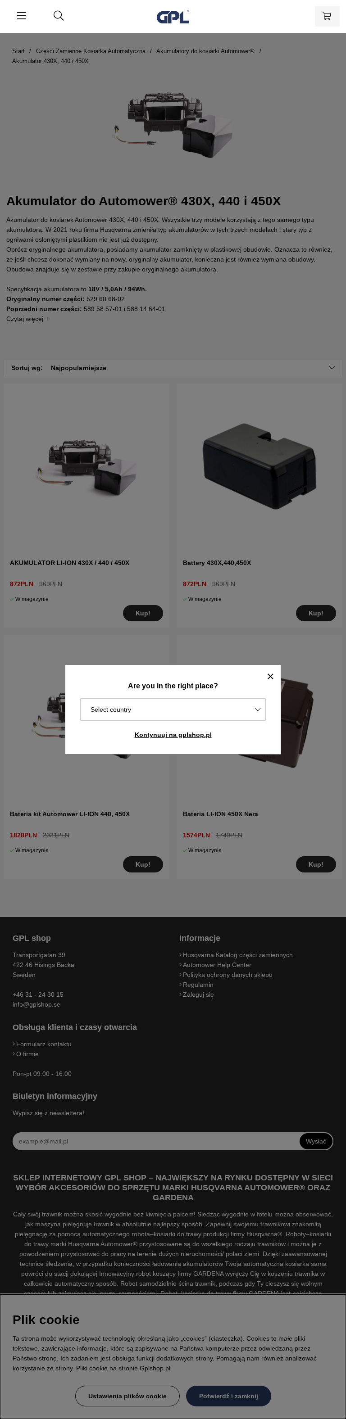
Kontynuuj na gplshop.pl (173, 734)
